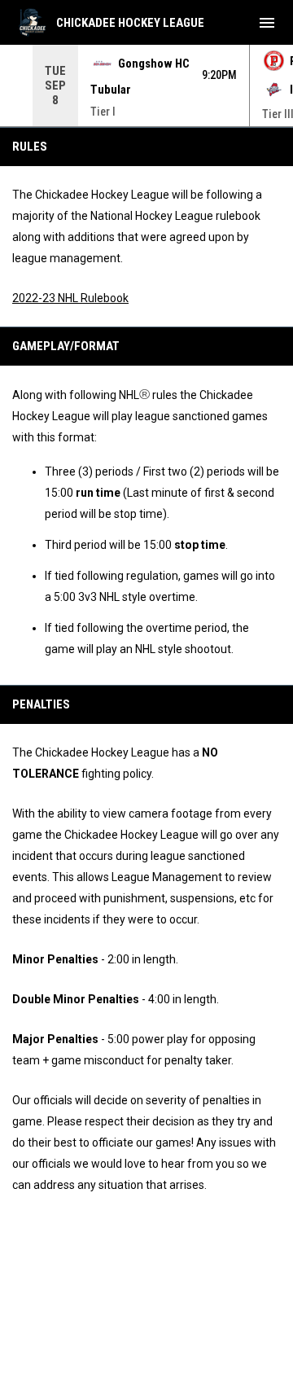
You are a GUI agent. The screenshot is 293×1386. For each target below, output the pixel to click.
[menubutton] (267, 23)
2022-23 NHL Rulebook (70, 298)
